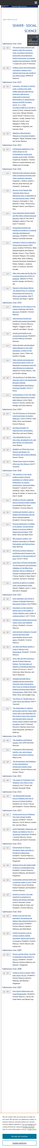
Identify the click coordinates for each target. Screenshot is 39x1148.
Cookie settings (28, 1127)
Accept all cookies (19, 1136)
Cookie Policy (32, 1129)
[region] (19, 1130)
